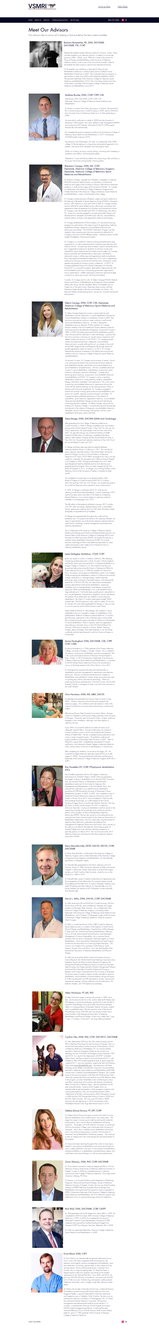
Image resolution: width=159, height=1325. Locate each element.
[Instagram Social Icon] (123, 20)
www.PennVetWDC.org (82, 1065)
